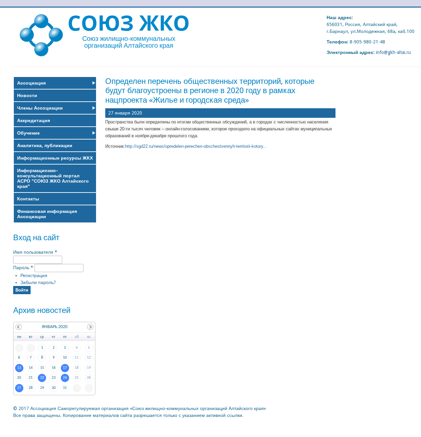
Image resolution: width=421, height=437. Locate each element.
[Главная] (41, 54)
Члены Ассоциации (40, 108)
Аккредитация (33, 120)
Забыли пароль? (38, 282)
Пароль (23, 267)
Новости (27, 95)
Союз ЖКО (128, 22)
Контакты (28, 198)
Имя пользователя (35, 252)
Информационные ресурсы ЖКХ (55, 158)
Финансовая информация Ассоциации (47, 214)
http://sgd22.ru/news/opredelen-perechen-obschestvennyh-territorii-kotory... (196, 146)
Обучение (28, 133)
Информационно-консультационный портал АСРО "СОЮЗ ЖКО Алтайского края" (53, 178)
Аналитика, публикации (44, 145)
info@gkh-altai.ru (393, 52)
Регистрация (33, 275)
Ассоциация (31, 83)
